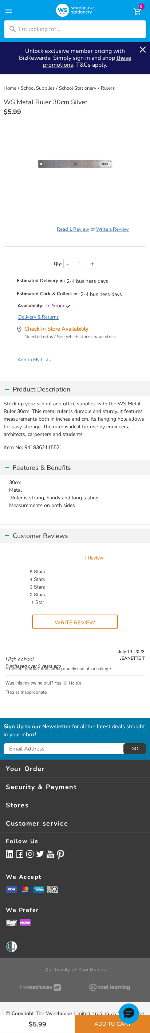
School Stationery (77, 88)
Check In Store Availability (56, 328)
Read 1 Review (73, 229)
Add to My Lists (34, 359)
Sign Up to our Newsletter (37, 727)
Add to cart (112, 1024)
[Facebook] (19, 854)
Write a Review (112, 229)
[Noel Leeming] (109, 987)
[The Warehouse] (40, 987)
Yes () (61, 683)
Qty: (58, 263)
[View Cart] (132, 11)
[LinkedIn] (9, 854)
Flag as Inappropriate (26, 692)
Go (134, 748)
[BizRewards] (11, 922)
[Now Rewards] (25, 923)
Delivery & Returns (38, 317)
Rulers (108, 88)
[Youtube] (50, 854)
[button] (129, 1013)
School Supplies (38, 88)
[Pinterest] (60, 854)
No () (75, 683)
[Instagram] (29, 854)
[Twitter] (40, 853)
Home (10, 88)
